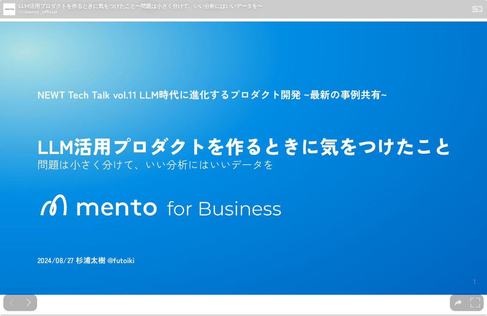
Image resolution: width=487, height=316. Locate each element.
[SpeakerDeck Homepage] (477, 10)
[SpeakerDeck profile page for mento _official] (9, 9)
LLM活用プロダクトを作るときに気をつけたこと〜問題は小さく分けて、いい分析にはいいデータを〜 (141, 6)
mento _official (41, 12)
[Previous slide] (11, 302)
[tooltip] (458, 302)
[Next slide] (28, 302)
